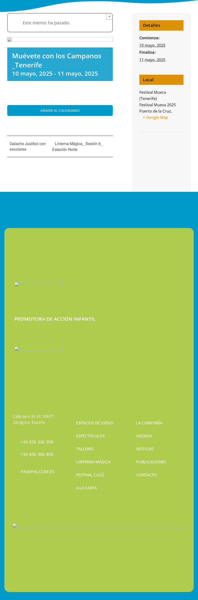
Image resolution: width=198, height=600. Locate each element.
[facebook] (14, 497)
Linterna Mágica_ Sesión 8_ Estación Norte (77, 146)
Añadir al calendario (60, 110)
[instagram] (22, 497)
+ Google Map (155, 117)
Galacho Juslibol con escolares (28, 146)
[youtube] (31, 497)
